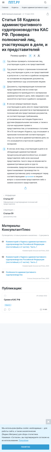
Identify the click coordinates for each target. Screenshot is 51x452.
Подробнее (23, 440)
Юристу (7, 305)
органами (29, 176)
